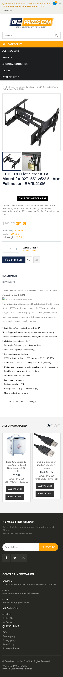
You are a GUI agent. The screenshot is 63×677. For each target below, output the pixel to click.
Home (3, 85)
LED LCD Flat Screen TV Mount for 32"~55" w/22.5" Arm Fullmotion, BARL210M (31, 179)
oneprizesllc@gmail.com (15, 602)
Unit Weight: (8, 237)
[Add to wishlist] (28, 260)
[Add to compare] (36, 260)
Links (6, 10)
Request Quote (29, 250)
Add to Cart (15, 260)
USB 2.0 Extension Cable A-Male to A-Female (46, 465)
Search (56, 35)
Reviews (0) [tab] (8, 282)
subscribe (48, 547)
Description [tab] (9, 276)
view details (14, 496)
